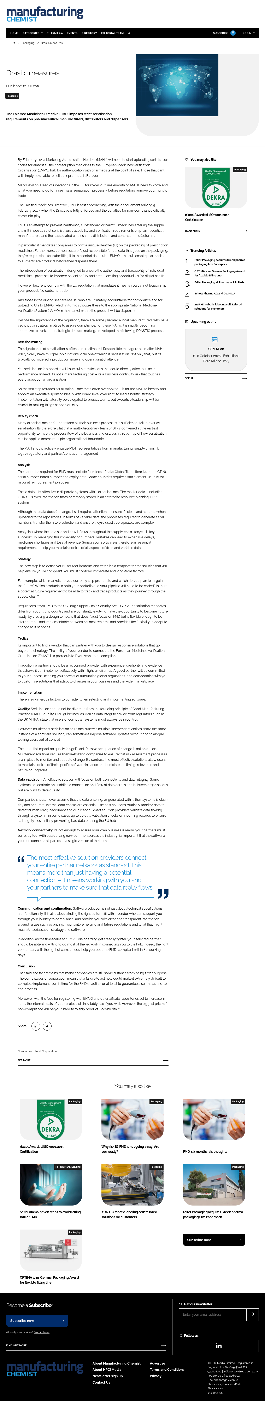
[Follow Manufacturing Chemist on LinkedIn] (219, 1347)
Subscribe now (199, 1240)
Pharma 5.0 (55, 33)
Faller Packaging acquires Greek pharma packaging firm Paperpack (219, 262)
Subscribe (220, 33)
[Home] (14, 43)
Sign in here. (41, 1332)
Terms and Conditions (167, 1370)
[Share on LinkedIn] (35, 1026)
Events (72, 33)
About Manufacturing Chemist (117, 1363)
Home (14, 33)
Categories (31, 33)
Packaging (12, 96)
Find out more (16, 1345)
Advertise (157, 1363)
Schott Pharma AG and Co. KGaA (214, 293)
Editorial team (112, 33)
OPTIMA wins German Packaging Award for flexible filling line (219, 273)
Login (247, 33)
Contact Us (101, 1382)
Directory (89, 33)
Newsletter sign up (108, 1376)
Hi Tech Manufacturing (68, 1167)
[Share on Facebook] (47, 1026)
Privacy (155, 1376)
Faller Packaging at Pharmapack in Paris (219, 282)
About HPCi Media (107, 1370)
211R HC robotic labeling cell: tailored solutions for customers (218, 307)
